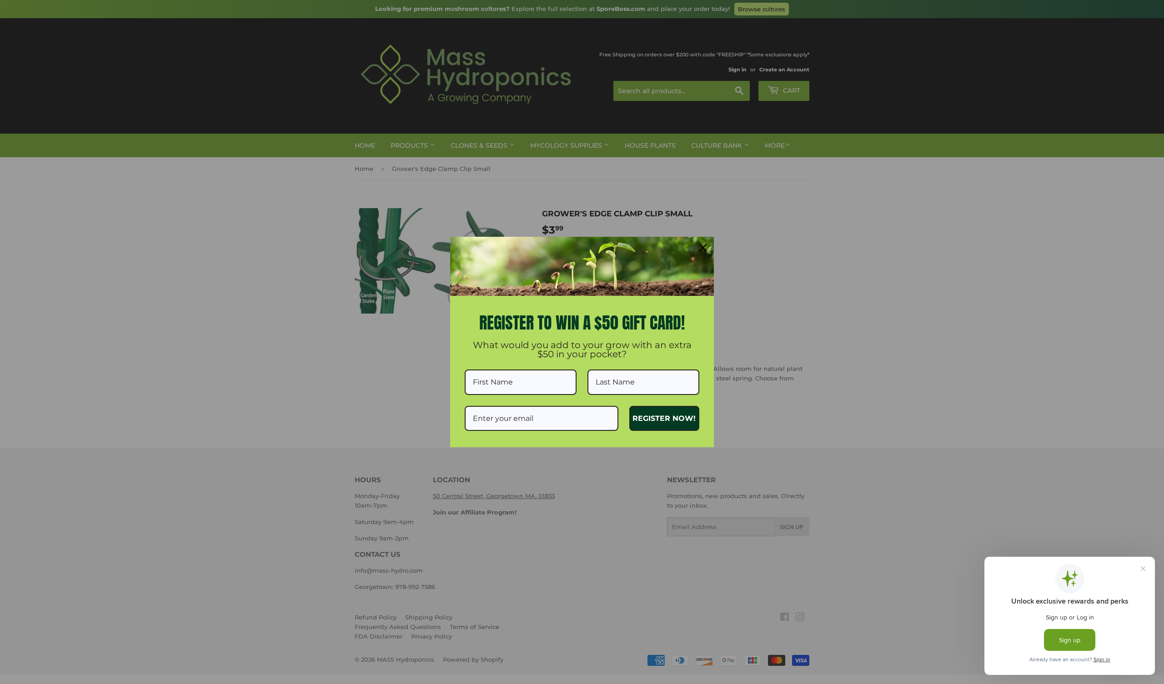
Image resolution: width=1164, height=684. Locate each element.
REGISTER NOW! (664, 418)
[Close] (703, 248)
